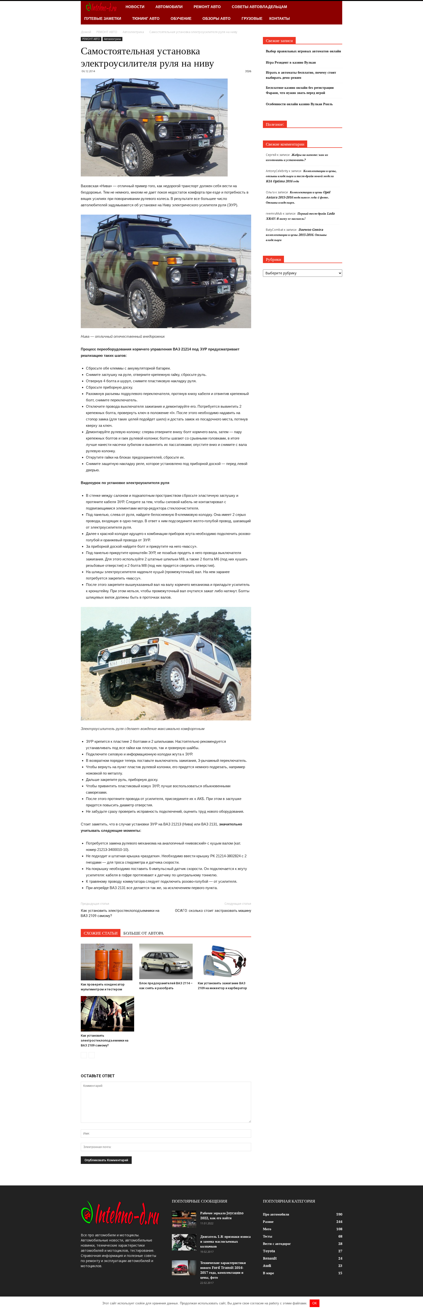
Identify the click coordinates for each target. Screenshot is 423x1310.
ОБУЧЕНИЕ (181, 18)
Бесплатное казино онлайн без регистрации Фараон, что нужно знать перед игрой (300, 90)
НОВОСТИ (135, 7)
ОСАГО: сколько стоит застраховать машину (213, 910)
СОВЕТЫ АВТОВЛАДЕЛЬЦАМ (259, 7)
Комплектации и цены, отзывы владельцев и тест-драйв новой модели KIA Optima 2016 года (301, 176)
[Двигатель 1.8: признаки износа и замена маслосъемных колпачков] (184, 1242)
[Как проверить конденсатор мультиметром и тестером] (107, 962)
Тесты (267, 1236)
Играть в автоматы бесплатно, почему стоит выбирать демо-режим (301, 75)
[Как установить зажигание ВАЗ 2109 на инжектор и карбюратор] (224, 961)
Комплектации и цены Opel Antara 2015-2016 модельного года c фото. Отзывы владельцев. (298, 197)
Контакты (279, 18)
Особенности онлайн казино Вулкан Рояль (299, 104)
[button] (336, 13)
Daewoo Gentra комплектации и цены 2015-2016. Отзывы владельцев (296, 235)
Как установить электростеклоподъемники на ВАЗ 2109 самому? (120, 913)
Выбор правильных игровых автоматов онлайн (303, 51)
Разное (268, 1222)
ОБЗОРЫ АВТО (216, 18)
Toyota (269, 1251)
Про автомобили (276, 1214)
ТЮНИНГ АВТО (146, 18)
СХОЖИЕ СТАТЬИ (101, 933)
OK (314, 1303)
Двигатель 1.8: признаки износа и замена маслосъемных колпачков (225, 1241)
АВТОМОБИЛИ (169, 7)
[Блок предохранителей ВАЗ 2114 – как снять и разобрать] (166, 961)
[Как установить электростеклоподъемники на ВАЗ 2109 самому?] (107, 1014)
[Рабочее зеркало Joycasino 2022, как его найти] (184, 1219)
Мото (267, 1229)
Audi (267, 1266)
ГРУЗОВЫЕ (252, 18)
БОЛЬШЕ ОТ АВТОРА (143, 933)
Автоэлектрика (112, 39)
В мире (268, 1273)
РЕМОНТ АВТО (207, 7)
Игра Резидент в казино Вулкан (291, 62)
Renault (270, 1258)
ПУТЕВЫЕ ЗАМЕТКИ (102, 18)
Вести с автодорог (277, 1244)
